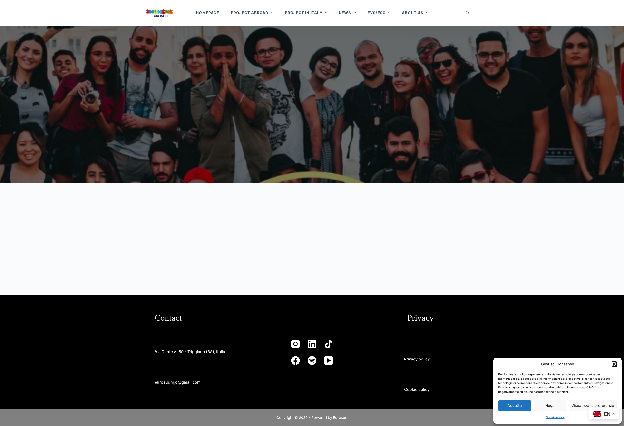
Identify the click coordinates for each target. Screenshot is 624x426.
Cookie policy (555, 417)
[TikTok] (328, 344)
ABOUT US (412, 12)
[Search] (467, 13)
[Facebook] (295, 360)
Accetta (514, 405)
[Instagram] (295, 344)
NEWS (345, 12)
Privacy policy (417, 359)
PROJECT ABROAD (250, 12)
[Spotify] (312, 360)
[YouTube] (328, 360)
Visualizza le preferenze (592, 405)
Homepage (207, 12)
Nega (550, 405)
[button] (614, 364)
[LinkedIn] (312, 344)
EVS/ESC (377, 12)
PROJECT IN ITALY (303, 12)
